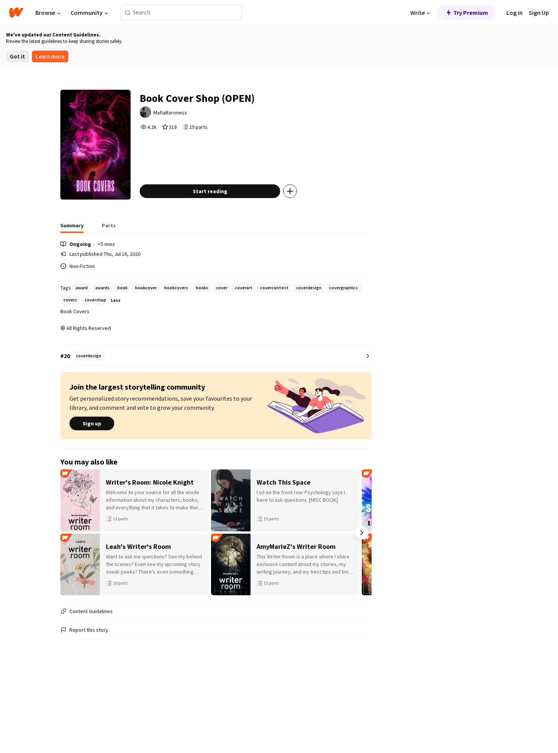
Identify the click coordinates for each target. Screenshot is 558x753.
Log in (514, 12)
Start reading (210, 191)
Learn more (50, 56)
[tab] (72, 227)
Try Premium (470, 12)
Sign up (92, 423)
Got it (17, 56)
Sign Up (539, 12)
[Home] (16, 12)
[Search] (127, 13)
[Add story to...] (290, 191)
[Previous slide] (70, 532)
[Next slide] (362, 532)
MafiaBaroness (170, 112)
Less (115, 300)
